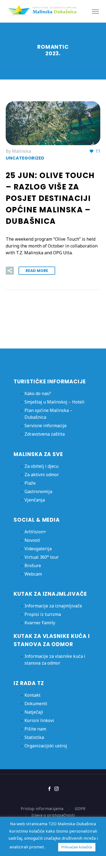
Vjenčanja (34, 500)
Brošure (32, 565)
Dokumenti (35, 704)
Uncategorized (25, 158)
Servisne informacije (45, 426)
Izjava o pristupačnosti (53, 815)
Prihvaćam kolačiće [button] (76, 847)
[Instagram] (56, 789)
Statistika (34, 737)
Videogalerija (38, 549)
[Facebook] (49, 789)
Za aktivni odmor (41, 475)
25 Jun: (50, 198)
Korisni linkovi (39, 720)
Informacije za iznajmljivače (53, 606)
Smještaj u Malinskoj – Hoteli (54, 402)
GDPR (80, 808)
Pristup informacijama (42, 808)
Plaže (30, 483)
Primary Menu (95, 12)
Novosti (32, 540)
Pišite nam (35, 729)
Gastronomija (38, 491)
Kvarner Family (39, 623)
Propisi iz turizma (42, 614)
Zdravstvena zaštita (44, 434)
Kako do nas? (37, 393)
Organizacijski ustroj (45, 746)
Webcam (33, 574)
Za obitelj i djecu (41, 466)
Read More (37, 270)
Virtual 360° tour (41, 557)
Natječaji (33, 712)
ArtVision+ (35, 532)
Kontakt (32, 695)
